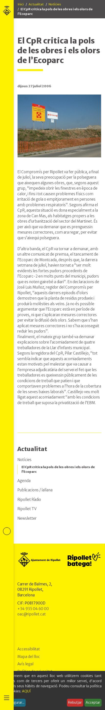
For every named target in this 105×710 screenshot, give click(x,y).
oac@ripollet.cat (31, 614)
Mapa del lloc (28, 656)
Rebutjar (75, 702)
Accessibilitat (28, 649)
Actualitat (36, 4)
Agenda (24, 480)
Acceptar (93, 702)
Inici (21, 4)
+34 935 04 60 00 (33, 608)
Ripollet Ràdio (29, 499)
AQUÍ (26, 691)
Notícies (55, 4)
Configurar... (14, 702)
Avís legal (25, 664)
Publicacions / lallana (34, 490)
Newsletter (27, 518)
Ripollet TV (27, 508)
